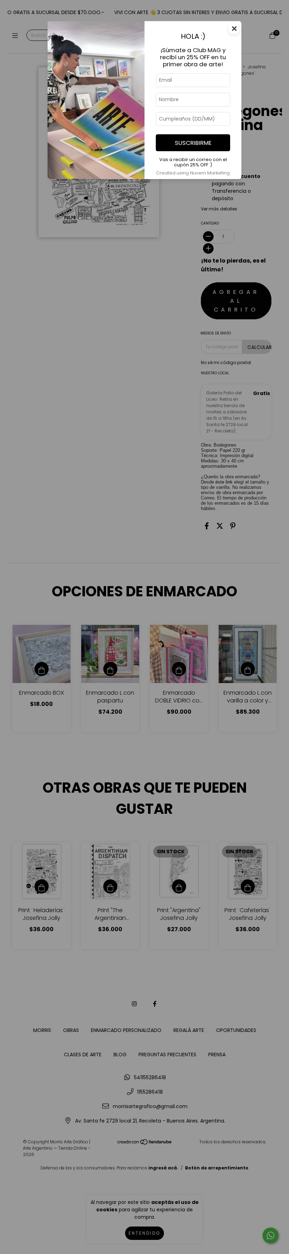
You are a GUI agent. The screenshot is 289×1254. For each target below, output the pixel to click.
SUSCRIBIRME (193, 143)
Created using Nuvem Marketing (193, 173)
